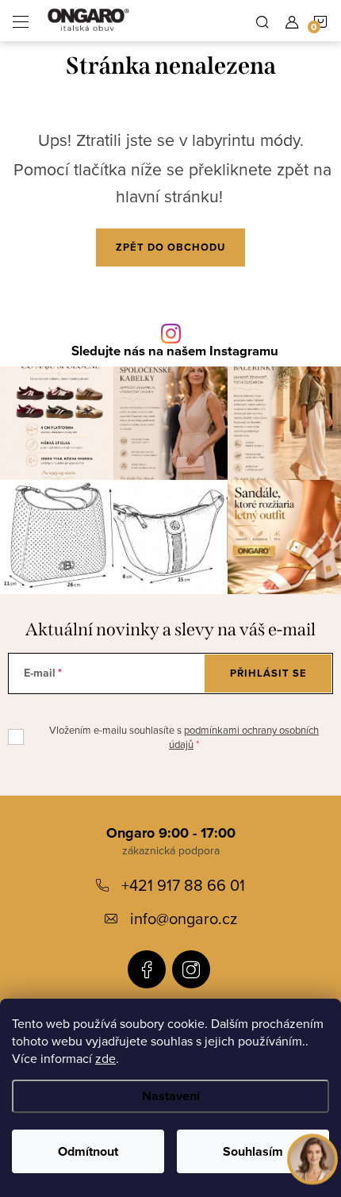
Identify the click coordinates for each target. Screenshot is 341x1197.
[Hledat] (262, 20)
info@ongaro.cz (183, 918)
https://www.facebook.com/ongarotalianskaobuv (147, 969)
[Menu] (20, 20)
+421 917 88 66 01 (183, 884)
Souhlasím (253, 1151)
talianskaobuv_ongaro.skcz (191, 969)
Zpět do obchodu (170, 247)
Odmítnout (88, 1151)
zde (105, 1058)
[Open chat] (312, 1158)
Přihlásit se (268, 673)
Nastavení (171, 1096)
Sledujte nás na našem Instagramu (174, 352)
